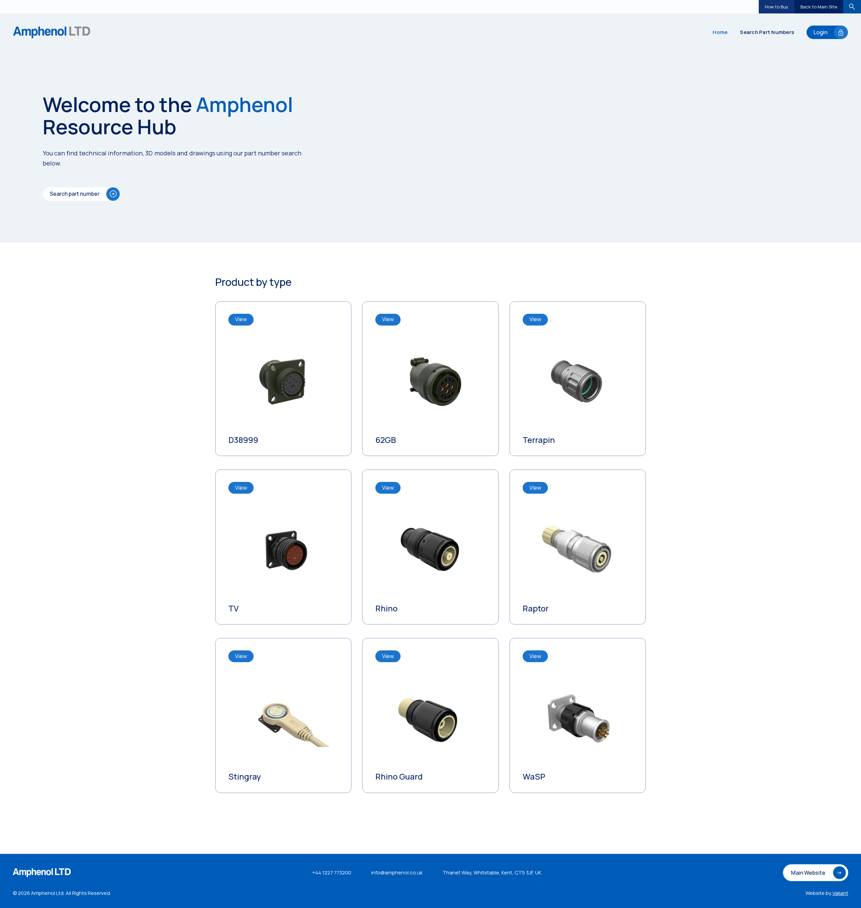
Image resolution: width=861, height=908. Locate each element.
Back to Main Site (818, 7)
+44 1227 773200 (331, 872)
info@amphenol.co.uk (396, 872)
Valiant (840, 893)
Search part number (75, 193)
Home (720, 32)
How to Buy (776, 7)
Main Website (808, 872)
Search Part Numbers (767, 32)
